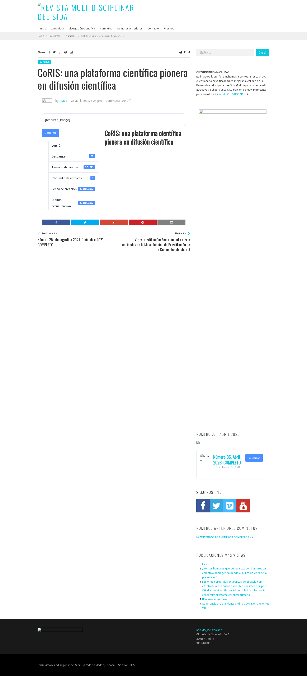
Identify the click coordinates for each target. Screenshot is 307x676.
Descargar (50, 132)
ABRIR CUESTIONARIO (232, 94)
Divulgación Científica (82, 28)
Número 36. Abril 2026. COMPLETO (227, 460)
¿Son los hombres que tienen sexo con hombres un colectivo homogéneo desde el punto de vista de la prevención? (234, 573)
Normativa (106, 28)
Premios (169, 28)
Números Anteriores (130, 28)
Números (44, 61)
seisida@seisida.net (209, 630)
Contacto (153, 28)
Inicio (43, 28)
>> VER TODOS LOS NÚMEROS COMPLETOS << (224, 537)
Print (187, 52)
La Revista (57, 28)
